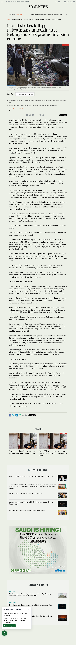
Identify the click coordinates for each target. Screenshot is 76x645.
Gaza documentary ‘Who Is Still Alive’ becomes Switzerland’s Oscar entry (31, 503)
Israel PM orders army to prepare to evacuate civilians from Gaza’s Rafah (53, 453)
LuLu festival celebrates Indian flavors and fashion (27, 511)
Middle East (20, 14)
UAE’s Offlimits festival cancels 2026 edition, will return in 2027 (31, 476)
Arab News (11, 1)
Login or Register (9, 625)
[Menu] (2, 2)
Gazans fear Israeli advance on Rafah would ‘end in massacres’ (22, 452)
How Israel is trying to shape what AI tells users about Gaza (30, 605)
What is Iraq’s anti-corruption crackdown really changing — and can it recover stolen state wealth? (31, 595)
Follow (64, 115)
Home (8, 19)
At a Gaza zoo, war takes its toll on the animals (42, 14)
